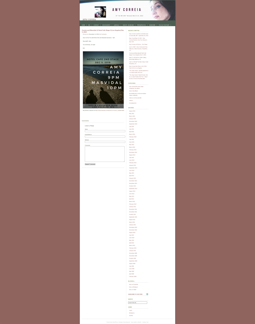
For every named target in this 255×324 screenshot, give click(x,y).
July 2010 (131, 235)
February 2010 (132, 248)
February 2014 (132, 162)
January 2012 (132, 206)
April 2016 (131, 131)
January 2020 (132, 118)
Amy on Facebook (133, 284)
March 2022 (132, 116)
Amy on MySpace (133, 287)
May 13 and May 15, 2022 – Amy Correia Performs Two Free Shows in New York (138, 40)
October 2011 (132, 214)
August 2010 (132, 232)
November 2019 (133, 121)
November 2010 (133, 230)
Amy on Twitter (132, 289)
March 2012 (132, 201)
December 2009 (133, 253)
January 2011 (132, 224)
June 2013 (131, 170)
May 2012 (131, 196)
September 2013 (133, 167)
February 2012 (132, 204)
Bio (89, 25)
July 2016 (131, 129)
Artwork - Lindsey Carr (143, 322)
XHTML (131, 315)
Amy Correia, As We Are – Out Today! (138, 44)
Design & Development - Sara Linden (128, 322)
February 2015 (132, 149)
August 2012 (132, 191)
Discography (106, 25)
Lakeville (116, 25)
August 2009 (132, 263)
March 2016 (132, 134)
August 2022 (132, 111)
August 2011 (132, 219)
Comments (87, 145)
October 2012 (132, 186)
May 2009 (131, 271)
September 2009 (133, 261)
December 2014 (133, 152)
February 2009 (132, 276)
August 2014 (132, 155)
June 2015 (131, 142)
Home (83, 25)
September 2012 (133, 188)
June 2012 (131, 193)
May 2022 (131, 113)
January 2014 (132, 165)
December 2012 (133, 180)
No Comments (103, 34)
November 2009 (133, 255)
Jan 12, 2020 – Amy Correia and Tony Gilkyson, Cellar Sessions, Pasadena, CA (138, 48)
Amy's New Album (133, 90)
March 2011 (132, 222)
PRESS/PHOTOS (141, 25)
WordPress (115, 322)
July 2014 (131, 157)
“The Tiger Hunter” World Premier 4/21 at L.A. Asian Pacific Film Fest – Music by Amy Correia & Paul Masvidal (138, 76)
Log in (130, 310)
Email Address (88, 134)
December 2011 (133, 209)
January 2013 (132, 178)
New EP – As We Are (128, 25)
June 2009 (131, 268)
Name (86, 129)
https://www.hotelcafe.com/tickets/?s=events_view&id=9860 (109, 110)
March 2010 (132, 245)
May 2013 (131, 173)
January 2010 (132, 250)
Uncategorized (132, 103)
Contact (96, 25)
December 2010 (133, 227)
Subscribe (152, 25)
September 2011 (133, 217)
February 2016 (132, 136)
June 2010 (131, 237)
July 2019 (131, 126)
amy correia (89, 19)
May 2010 (131, 240)
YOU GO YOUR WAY (164, 25)
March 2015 (132, 147)
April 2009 (131, 273)
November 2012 (133, 183)
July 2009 (131, 266)
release (131, 100)
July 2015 (131, 139)
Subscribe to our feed (135, 294)
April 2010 (131, 242)
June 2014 (131, 160)
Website (87, 140)
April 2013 (131, 175)
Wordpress (132, 313)
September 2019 (133, 124)
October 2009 (132, 258)
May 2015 (131, 144)
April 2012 (131, 198)
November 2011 (133, 211)
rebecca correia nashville (135, 97)
